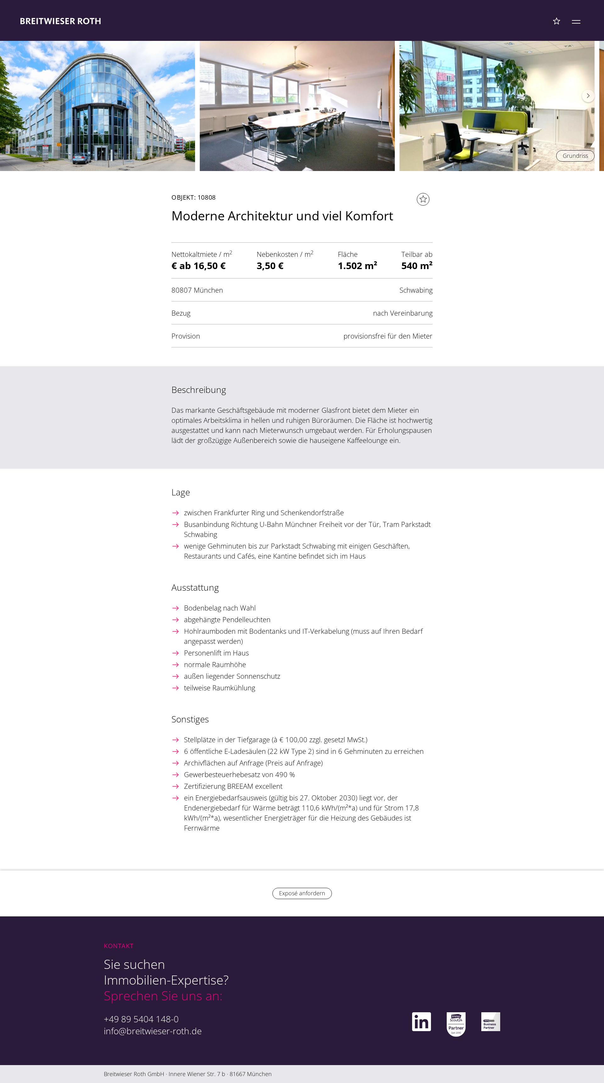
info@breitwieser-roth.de (153, 1031)
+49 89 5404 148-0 (141, 1019)
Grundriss (575, 155)
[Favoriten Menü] (556, 21)
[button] (588, 96)
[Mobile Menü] (576, 20)
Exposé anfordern (302, 893)
